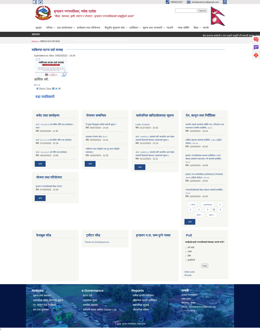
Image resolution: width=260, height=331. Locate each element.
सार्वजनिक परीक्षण (141, 309)
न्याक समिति (183, 27)
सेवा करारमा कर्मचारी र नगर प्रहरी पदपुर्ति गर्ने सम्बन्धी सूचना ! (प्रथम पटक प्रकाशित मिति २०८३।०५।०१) (117, 40)
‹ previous (207, 204)
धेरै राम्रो (191, 247)
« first (192, 204)
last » (211, 215)
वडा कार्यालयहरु (64, 27)
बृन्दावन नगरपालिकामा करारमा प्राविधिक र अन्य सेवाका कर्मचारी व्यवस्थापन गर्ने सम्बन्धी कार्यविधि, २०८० (203, 158)
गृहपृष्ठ (39, 27)
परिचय (49, 27)
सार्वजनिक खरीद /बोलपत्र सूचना (48, 300)
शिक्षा (196, 27)
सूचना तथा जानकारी (152, 27)
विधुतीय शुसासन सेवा (115, 27)
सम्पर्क (206, 27)
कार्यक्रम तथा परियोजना (88, 27)
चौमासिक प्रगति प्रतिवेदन (145, 300)
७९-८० (37, 85)
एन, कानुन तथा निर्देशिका (44, 305)
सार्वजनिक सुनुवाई (141, 305)
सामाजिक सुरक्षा (90, 300)
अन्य (40, 164)
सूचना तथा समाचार (42, 295)
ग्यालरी (170, 27)
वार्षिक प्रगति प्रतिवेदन (143, 295)
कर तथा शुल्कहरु (41, 309)
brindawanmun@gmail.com (202, 306)
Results (188, 275)
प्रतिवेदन (133, 27)
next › (199, 215)
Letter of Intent (143, 124)
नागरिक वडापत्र (90, 305)
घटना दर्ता (87, 295)
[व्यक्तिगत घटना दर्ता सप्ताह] (51, 67)
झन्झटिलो (191, 260)
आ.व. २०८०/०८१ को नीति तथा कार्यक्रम (51, 152)
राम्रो (190, 251)
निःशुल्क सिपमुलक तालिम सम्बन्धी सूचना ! (101, 124)
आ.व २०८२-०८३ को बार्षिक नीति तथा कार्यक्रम (53, 140)
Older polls (189, 272)
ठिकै (189, 255)
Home (34, 41)
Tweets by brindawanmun (97, 242)
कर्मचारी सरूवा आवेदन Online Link (100, 309)
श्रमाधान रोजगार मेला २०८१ (96, 136)
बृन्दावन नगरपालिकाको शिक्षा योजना (49, 186)
